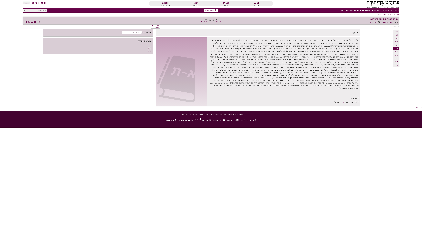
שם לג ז (259, 46)
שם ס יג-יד (302, 62)
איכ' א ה (238, 70)
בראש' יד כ (343, 43)
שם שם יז (244, 73)
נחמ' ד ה (220, 75)
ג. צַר (396, 55)
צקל (397, 38)
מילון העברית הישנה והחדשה (384, 19)
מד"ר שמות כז (309, 80)
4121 (256, 2)
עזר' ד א (276, 75)
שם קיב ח (243, 67)
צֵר (397, 65)
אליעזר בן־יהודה (381, 15)
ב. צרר (149, 49)
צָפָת (396, 31)
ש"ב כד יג (321, 48)
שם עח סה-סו (227, 62)
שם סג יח (289, 51)
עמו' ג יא (343, 57)
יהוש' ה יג (216, 46)
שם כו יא (227, 48)
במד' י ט (286, 43)
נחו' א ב (279, 57)
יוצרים (396, 10)
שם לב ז (295, 60)
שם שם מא (327, 46)
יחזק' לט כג (254, 54)
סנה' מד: (269, 78)
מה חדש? (360, 10)
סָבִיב (342, 102)
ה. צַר (396, 62)
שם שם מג (280, 46)
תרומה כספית (211, 10)
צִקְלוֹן (396, 41)
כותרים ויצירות (387, 10)
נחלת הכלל (373, 22)
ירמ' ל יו (248, 51)
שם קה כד (333, 67)
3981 (195, 2)
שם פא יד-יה (318, 65)
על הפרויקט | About (348, 10)
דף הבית (396, 15)
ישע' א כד (289, 48)
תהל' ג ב (220, 57)
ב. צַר (204, 21)
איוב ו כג (355, 70)
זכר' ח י (250, 57)
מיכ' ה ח (310, 57)
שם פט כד (285, 65)
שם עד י (260, 62)
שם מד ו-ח (230, 60)
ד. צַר (396, 58)
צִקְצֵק (218, 21)
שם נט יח (345, 51)
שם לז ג (218, 65)
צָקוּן (397, 35)
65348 (226, 2)
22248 (165, 2)
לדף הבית (419, 107)
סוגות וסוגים (376, 10)
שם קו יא (298, 67)
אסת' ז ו (330, 78)
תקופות (367, 10)
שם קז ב (266, 67)
